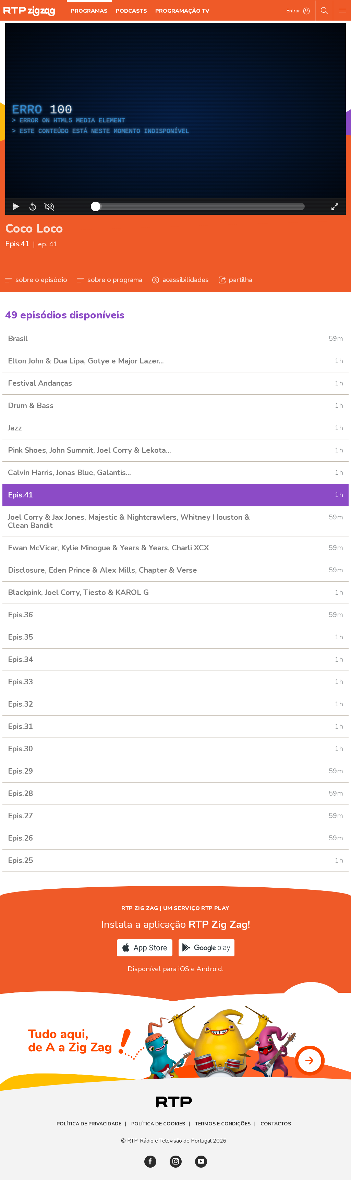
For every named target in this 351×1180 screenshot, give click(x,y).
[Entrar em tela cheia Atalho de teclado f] (335, 206)
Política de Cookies (158, 1124)
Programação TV (182, 11)
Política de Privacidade (89, 1124)
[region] (175, 119)
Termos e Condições (223, 1124)
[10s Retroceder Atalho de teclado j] (32, 206)
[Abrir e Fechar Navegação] (342, 10)
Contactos (276, 1124)
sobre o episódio (41, 279)
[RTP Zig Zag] (29, 11)
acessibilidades (185, 279)
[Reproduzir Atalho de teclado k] (16, 206)
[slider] (200, 206)
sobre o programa (114, 279)
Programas (89, 11)
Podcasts (131, 11)
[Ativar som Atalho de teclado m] (49, 206)
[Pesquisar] (324, 10)
